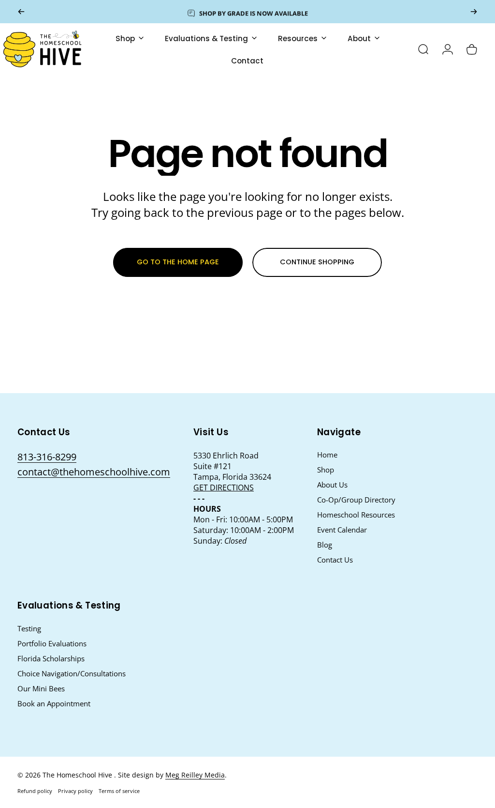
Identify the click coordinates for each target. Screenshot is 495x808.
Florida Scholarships (51, 658)
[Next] (473, 11)
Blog (324, 544)
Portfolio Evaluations (52, 643)
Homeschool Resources (356, 514)
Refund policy (34, 790)
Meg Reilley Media (195, 774)
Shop (325, 469)
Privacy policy (75, 790)
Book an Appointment (53, 703)
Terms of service (119, 790)
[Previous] (21, 11)
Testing (29, 628)
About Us (332, 484)
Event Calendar (342, 529)
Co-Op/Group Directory (356, 499)
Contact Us (335, 559)
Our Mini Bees (41, 688)
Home (327, 454)
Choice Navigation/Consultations (71, 673)
